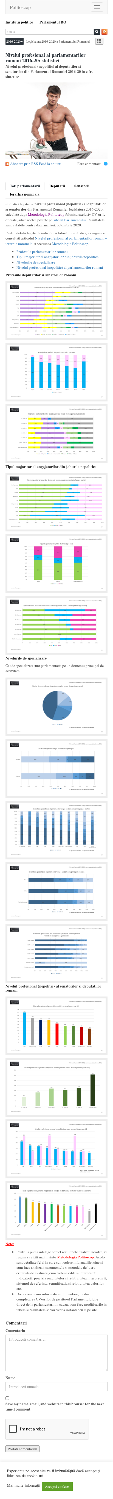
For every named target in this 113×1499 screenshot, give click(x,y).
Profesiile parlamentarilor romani (42, 251)
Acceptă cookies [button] (57, 1486)
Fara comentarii (89, 163)
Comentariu (15, 1330)
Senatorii (81, 186)
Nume (10, 1377)
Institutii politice (19, 22)
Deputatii (57, 186)
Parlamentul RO (52, 22)
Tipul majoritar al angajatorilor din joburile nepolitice (57, 256)
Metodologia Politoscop (46, 214)
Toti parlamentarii (25, 186)
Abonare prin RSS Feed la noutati (35, 163)
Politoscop (20, 7)
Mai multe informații (23, 1485)
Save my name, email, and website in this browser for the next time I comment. (54, 1407)
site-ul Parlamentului (70, 219)
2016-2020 (13, 41)
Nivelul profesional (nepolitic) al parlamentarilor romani (59, 267)
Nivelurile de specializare (35, 262)
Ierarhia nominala (24, 194)
